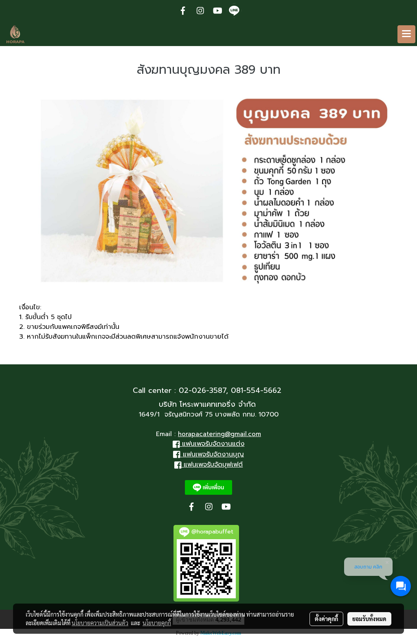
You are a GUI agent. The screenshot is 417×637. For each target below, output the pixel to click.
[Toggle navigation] (406, 34)
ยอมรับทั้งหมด (369, 618)
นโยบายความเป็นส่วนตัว (100, 622)
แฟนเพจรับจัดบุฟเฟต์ (213, 464)
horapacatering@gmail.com (219, 434)
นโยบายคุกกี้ (157, 622)
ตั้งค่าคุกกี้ (326, 618)
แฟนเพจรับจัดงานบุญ (213, 454)
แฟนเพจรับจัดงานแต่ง (213, 444)
